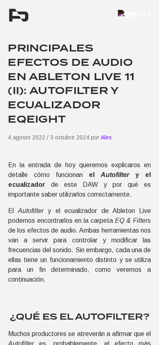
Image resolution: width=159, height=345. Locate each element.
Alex (106, 137)
